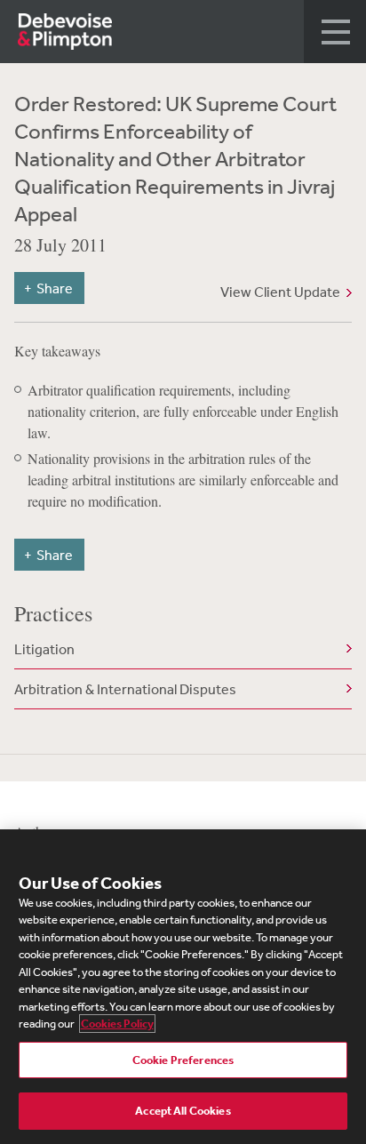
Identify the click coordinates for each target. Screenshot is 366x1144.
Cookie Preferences (183, 1060)
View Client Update (280, 291)
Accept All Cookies (182, 1110)
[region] (183, 986)
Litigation (44, 649)
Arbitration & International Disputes (125, 689)
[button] (335, 31)
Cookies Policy (117, 1023)
